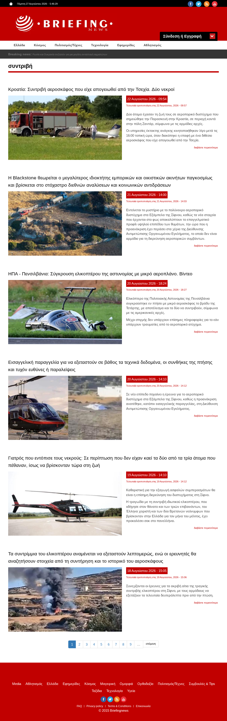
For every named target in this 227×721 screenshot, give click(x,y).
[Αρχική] (65, 23)
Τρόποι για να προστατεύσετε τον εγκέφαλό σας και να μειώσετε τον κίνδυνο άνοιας (77, 54)
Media (16, 684)
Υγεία (131, 691)
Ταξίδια (97, 691)
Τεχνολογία (99, 45)
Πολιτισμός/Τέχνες (68, 45)
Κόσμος (40, 45)
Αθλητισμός (152, 45)
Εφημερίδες (126, 45)
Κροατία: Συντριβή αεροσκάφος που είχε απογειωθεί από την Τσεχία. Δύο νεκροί (91, 89)
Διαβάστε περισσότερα (206, 147)
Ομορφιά (126, 684)
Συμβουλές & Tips (202, 684)
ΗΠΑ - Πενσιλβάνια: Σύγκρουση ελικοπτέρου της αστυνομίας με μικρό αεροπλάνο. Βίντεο (100, 273)
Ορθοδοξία (145, 684)
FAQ (79, 706)
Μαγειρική (107, 684)
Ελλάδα (19, 45)
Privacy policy (94, 706)
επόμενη (151, 643)
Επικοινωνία (143, 706)
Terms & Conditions (119, 706)
